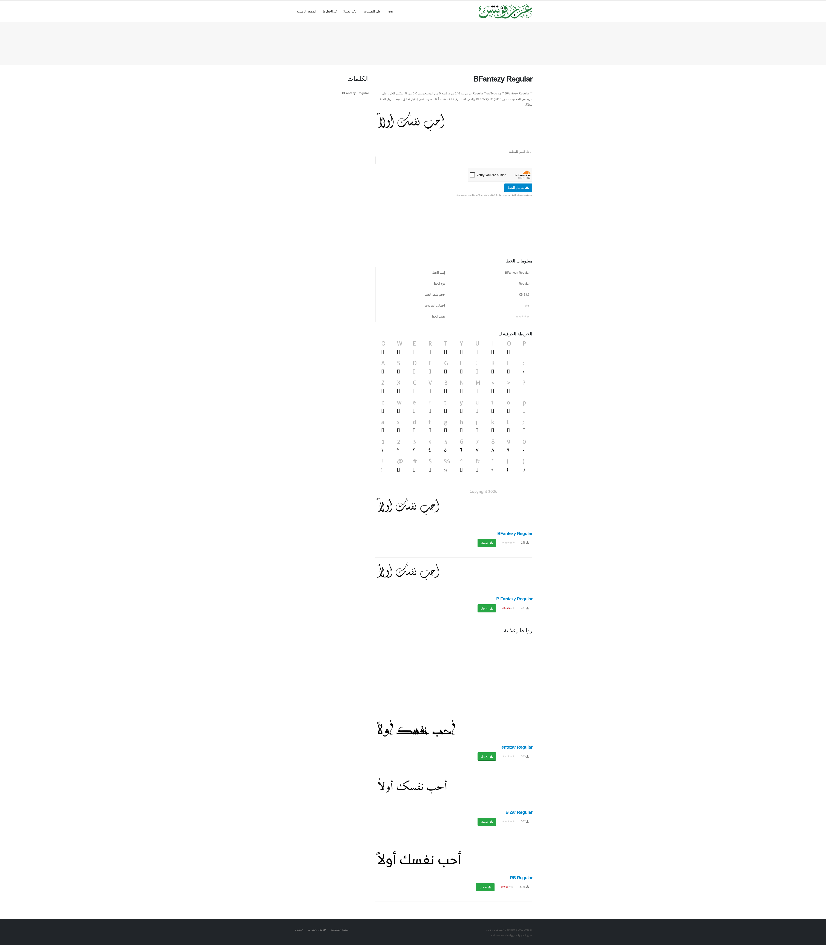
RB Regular (521, 877)
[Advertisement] (413, 42)
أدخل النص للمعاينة (520, 151)
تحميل (485, 542)
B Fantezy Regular (514, 598)
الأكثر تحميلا (351, 11)
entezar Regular (516, 747)
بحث (391, 11)
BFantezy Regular (514, 533)
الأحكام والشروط (316, 929)
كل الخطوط (330, 11)
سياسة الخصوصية (339, 929)
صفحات (298, 929)
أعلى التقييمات (373, 11)
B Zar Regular (518, 812)
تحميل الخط (516, 188)
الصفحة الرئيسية (306, 11)
